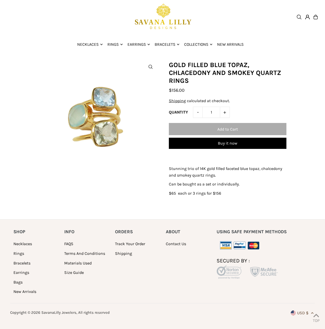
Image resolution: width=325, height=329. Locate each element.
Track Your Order (130, 243)
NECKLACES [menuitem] (88, 44)
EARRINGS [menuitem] (136, 44)
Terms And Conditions (84, 253)
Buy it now (227, 143)
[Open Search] (299, 17)
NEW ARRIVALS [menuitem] (230, 44)
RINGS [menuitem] (113, 44)
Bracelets (21, 263)
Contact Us (176, 243)
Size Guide (74, 272)
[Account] (307, 17)
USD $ (302, 312)
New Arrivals (24, 291)
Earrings (21, 272)
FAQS (68, 243)
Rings (18, 253)
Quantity (178, 112)
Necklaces (22, 243)
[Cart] (316, 17)
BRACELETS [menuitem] (165, 44)
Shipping (177, 100)
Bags (18, 282)
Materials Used (78, 263)
